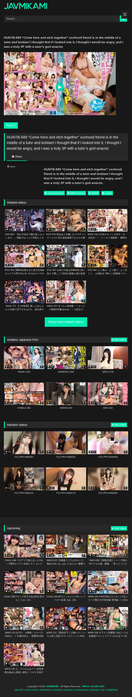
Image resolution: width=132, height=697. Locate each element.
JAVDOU (68, 690)
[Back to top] (122, 687)
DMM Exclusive (77, 193)
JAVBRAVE (112, 690)
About (18, 156)
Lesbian (108, 193)
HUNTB (94, 193)
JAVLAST (19, 690)
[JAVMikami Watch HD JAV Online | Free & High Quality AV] (66, 7)
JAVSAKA (57, 690)
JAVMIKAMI (52, 686)
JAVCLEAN (31, 690)
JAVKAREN (44, 690)
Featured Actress (56, 193)
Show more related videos (66, 322)
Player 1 (11, 125)
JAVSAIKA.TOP (97, 690)
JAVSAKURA (81, 690)
